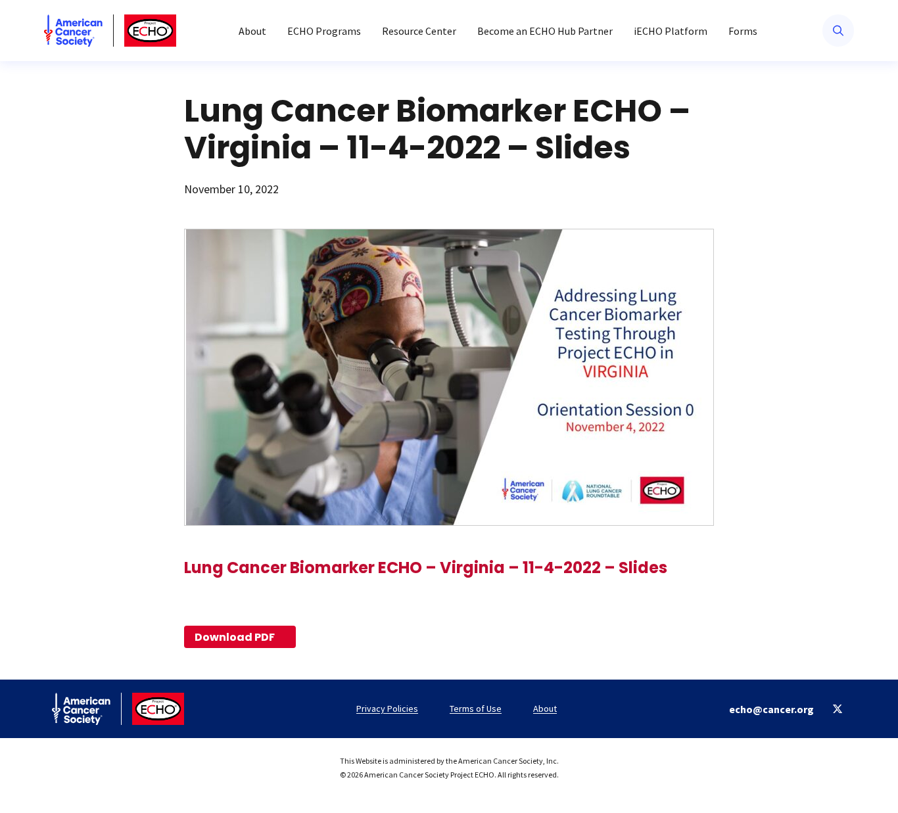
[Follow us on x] (838, 709)
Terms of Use (476, 708)
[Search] (838, 30)
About (252, 30)
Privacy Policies (387, 708)
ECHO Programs (324, 30)
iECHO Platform (670, 30)
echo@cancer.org (771, 709)
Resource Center (419, 30)
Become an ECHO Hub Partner (545, 30)
